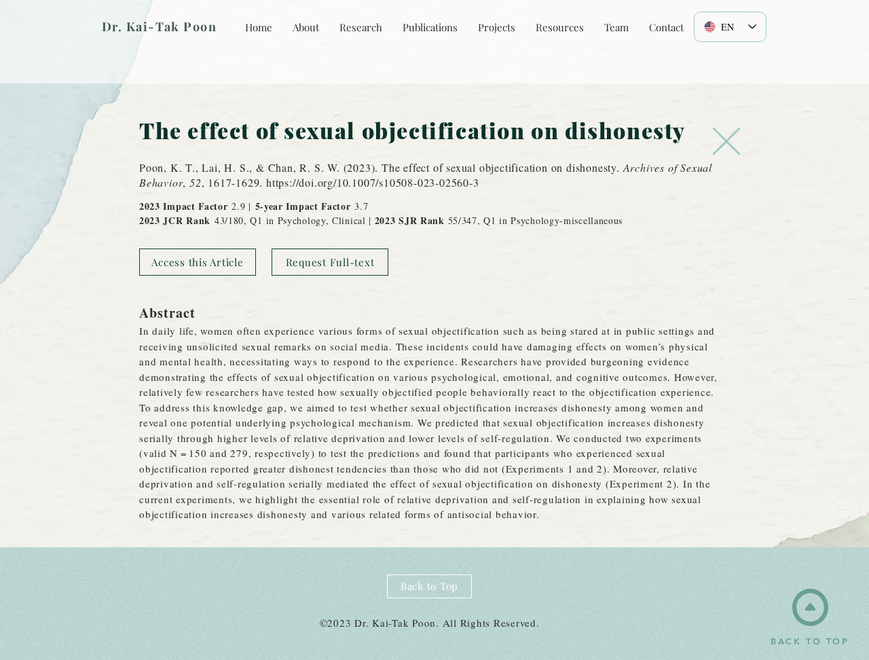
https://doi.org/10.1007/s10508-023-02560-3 (372, 182)
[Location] (726, 141)
